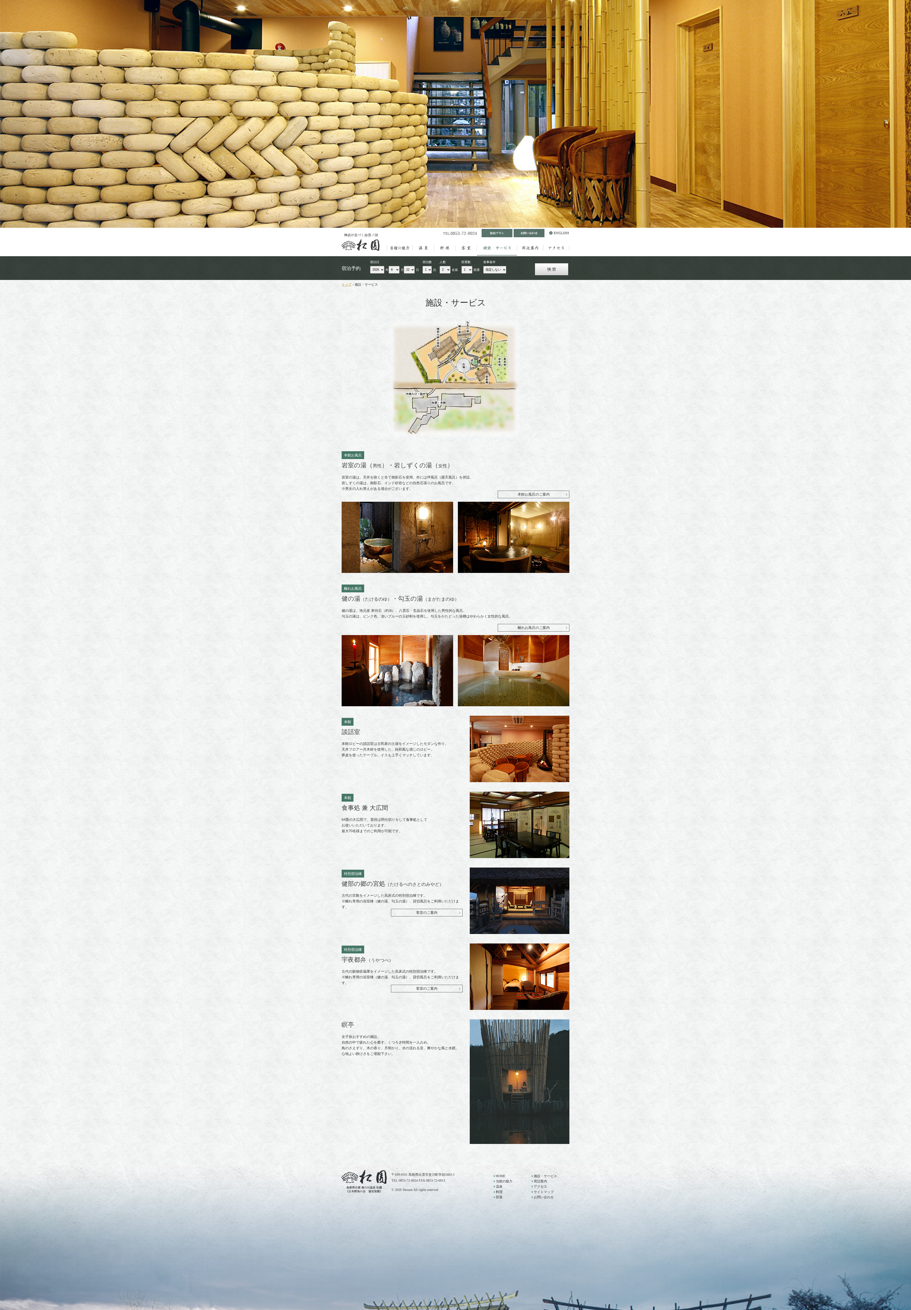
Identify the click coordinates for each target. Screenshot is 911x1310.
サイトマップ (544, 1192)
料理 (445, 248)
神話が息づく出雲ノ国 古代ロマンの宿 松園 (363, 242)
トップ (347, 284)
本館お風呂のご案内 (534, 494)
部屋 (466, 248)
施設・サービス (497, 248)
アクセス (556, 248)
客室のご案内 (426, 912)
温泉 (423, 248)
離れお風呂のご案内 (534, 628)
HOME (501, 1176)
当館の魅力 (400, 248)
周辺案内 (530, 248)
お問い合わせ (544, 1197)
